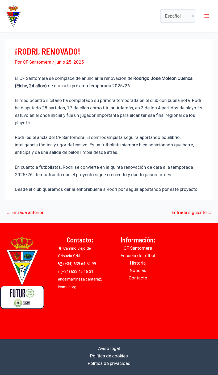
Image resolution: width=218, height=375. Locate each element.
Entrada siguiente (192, 212)
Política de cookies (109, 355)
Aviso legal (109, 348)
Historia (138, 263)
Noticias (138, 270)
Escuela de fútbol (138, 255)
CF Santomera (138, 248)
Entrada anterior (25, 212)
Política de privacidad (109, 363)
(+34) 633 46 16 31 (77, 271)
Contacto (138, 278)
